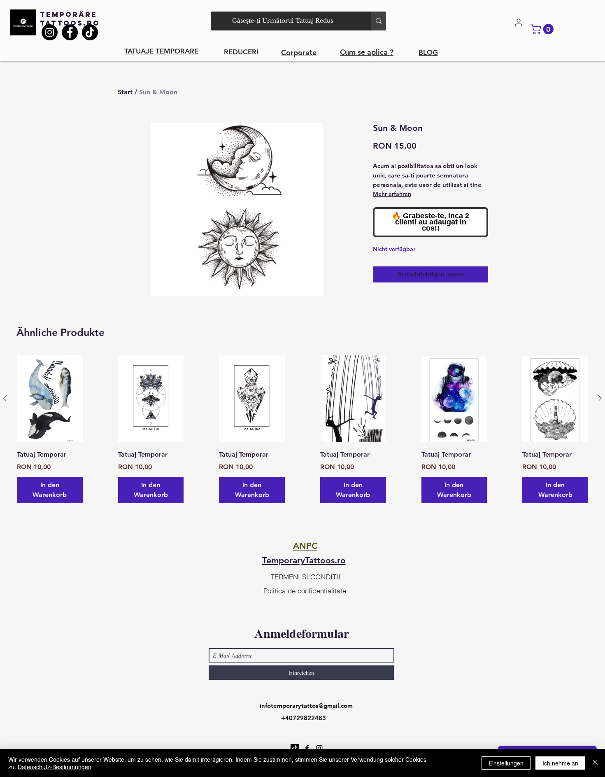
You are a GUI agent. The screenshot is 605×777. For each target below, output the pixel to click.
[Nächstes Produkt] (600, 398)
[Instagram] (50, 32)
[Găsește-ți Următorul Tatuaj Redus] (378, 21)
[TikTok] (90, 32)
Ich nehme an (560, 763)
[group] (302, 429)
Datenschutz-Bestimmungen (54, 767)
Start (125, 92)
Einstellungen (506, 763)
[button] (543, 29)
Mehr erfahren (392, 194)
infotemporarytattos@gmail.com (306, 705)
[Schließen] (595, 763)
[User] (518, 22)
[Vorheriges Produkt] (5, 398)
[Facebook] (70, 32)
